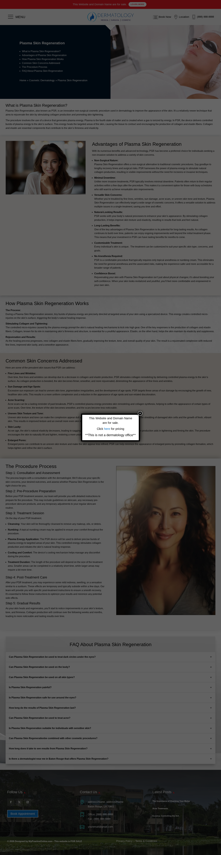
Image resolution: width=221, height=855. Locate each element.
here (107, 428)
